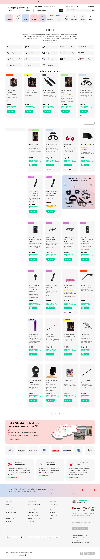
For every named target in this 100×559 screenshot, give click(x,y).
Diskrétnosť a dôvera (33, 515)
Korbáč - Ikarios (34, 144)
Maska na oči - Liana (87, 144)
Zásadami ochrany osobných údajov (70, 493)
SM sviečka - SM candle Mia (34, 335)
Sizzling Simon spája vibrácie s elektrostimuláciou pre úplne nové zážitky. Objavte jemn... (34, 198)
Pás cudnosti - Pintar (85, 335)
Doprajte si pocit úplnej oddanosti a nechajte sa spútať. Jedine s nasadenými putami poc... (31, 94)
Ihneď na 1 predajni (34, 207)
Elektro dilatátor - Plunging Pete (51, 238)
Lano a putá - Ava (85, 90)
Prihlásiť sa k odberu (88, 490)
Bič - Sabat (49, 334)
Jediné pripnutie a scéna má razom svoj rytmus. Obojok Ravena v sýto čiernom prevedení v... (87, 385)
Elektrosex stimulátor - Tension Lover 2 (35, 239)
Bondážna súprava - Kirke (67, 91)
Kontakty (52, 512)
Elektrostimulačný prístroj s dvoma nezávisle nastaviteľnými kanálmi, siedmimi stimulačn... (35, 245)
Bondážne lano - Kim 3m (69, 286)
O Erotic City (53, 515)
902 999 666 (45, 6)
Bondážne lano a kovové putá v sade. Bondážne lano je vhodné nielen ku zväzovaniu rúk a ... (86, 94)
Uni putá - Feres (30, 90)
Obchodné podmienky (34, 518)
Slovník (7, 515)
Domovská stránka (10, 24)
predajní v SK (73, 6)
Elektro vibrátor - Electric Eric (51, 286)
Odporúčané (88, 123)
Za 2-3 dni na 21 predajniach (50, 207)
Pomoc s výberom (10, 510)
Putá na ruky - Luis (49, 90)
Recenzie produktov (10, 512)
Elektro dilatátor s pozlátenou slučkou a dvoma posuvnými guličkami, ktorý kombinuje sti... (51, 244)
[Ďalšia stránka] (71, 413)
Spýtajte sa (8, 521)
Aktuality (52, 507)
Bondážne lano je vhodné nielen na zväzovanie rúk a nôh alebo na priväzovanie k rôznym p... (70, 295)
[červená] (83, 115)
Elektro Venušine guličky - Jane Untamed (69, 239)
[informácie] (13, 83)
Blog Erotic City (54, 504)
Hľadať (61, 10)
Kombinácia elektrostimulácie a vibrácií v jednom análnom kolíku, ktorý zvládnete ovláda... (34, 294)
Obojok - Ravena (86, 380)
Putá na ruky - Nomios (11, 91)
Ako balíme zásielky (33, 507)
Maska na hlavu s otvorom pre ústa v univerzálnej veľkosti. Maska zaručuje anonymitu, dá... (51, 387)
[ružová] (67, 169)
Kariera (52, 518)
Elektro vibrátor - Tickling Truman (51, 192)
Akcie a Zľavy (9, 507)
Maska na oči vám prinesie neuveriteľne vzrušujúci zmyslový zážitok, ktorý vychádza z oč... (87, 152)
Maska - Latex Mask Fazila (35, 381)
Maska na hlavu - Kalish (51, 381)
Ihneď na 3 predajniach (35, 255)
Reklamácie (31, 521)
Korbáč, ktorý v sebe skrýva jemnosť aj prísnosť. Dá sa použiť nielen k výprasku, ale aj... (35, 149)
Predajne (52, 510)
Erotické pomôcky (22, 24)
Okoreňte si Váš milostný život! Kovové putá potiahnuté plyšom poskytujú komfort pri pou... (70, 151)
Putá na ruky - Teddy (68, 145)
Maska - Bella (68, 380)
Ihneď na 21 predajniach (13, 107)
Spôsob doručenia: (73, 10)
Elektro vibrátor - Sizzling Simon (34, 192)
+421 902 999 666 (83, 501)
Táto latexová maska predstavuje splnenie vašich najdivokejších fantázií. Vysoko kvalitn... (35, 386)
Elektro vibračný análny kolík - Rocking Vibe (34, 287)
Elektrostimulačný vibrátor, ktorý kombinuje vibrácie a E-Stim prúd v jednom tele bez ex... (52, 197)
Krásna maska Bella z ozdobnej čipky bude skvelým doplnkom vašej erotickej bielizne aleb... (70, 385)
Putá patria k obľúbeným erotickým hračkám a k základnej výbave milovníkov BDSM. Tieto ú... (49, 94)
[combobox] (48, 10)
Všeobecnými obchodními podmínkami (25, 552)
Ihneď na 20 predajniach (86, 107)
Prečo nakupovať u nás (34, 504)
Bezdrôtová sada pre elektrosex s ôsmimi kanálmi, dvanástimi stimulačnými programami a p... (86, 246)
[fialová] (30, 358)
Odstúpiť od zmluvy (80, 528)
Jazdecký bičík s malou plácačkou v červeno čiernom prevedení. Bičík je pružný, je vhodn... (52, 338)
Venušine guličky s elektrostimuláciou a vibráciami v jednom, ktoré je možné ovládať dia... (69, 246)
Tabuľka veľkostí (9, 518)
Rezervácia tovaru (33, 512)
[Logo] (18, 9)
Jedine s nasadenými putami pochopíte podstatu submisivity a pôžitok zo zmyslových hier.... (12, 97)
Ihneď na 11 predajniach (35, 396)
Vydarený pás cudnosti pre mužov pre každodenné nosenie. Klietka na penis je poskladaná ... (86, 341)
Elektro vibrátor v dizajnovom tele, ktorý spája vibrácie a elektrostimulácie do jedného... (51, 292)
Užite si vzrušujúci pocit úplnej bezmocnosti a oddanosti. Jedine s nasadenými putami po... (67, 99)
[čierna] (81, 115)
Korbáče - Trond (86, 285)
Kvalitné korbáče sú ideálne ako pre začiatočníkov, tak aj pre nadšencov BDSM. (87, 290)
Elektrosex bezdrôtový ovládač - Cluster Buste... (87, 239)
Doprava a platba (32, 510)
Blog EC (92, 6)
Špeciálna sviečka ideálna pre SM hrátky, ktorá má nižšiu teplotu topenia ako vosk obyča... (35, 340)
